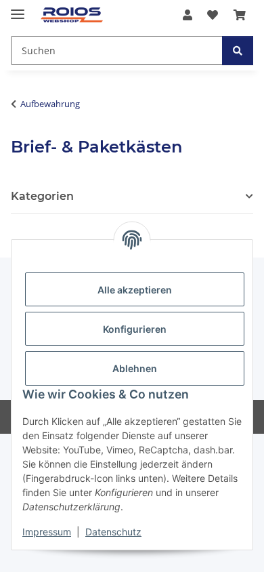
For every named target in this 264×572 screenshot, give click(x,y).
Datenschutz (113, 531)
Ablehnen (134, 368)
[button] (187, 14)
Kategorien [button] (42, 196)
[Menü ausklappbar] (17, 8)
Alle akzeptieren (134, 289)
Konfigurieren (135, 329)
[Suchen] (237, 50)
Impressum (46, 531)
